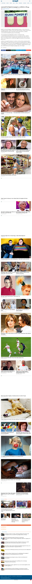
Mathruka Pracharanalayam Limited (5, 577)
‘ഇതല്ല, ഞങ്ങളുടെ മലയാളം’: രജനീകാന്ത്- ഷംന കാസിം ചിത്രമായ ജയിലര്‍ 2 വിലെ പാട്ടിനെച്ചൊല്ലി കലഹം (17, 565)
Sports (28, 3)
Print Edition (4, 47)
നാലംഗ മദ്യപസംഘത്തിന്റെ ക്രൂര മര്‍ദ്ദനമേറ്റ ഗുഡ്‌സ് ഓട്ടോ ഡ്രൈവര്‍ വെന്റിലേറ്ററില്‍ (18, 549)
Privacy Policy (14, 576)
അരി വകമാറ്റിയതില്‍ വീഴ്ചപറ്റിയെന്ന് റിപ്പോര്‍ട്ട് (23, 508)
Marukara (20, 3)
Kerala (11, 3)
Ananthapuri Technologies (8, 578)
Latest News (3, 3)
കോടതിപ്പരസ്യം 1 (3, 527)
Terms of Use (9, 576)
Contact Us (5, 576)
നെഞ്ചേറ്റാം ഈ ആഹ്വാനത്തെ (3, 519)
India (14, 3)
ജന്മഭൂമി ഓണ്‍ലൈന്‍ (6, 8)
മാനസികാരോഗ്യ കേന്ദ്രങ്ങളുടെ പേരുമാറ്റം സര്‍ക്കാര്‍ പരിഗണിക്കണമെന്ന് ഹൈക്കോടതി (16, 558)
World (17, 3)
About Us (2, 576)
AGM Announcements (19, 576)
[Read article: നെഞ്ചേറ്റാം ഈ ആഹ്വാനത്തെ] (5, 515)
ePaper (7, 3)
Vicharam (24, 3)
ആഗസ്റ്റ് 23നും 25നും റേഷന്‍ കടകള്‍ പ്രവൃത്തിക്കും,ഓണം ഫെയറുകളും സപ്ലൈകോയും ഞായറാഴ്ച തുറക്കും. (16, 561)
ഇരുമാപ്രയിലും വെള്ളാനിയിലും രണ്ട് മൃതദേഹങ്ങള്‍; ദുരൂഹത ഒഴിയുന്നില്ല (15, 520)
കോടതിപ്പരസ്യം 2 (3, 529)
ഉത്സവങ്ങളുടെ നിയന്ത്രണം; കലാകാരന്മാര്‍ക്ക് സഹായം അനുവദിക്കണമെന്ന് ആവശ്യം (26, 520)
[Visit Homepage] (15, 1)
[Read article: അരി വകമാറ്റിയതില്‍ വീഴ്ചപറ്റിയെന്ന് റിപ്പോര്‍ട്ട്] (24, 504)
